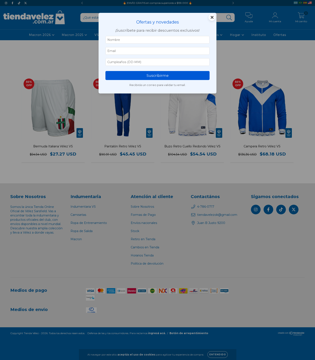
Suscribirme (158, 75)
